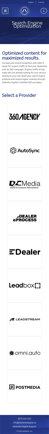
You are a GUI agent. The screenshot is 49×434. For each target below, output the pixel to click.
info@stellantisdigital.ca (24, 422)
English (31, 2)
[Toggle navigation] (5, 11)
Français (41, 2)
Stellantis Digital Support (24, 426)
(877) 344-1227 (24, 419)
